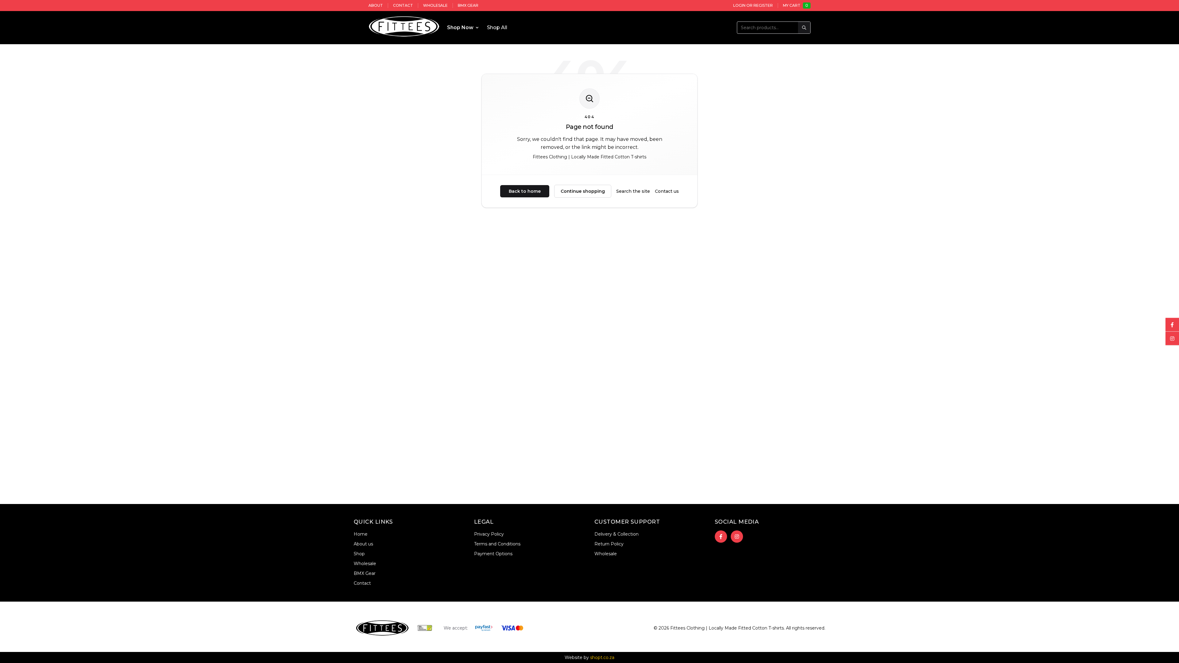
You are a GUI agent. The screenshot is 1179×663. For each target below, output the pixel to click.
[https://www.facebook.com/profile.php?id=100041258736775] (721, 536)
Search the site (633, 191)
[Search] (804, 27)
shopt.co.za (602, 657)
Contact (403, 5)
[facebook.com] (1172, 325)
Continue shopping (583, 191)
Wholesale (435, 5)
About (375, 5)
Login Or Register (753, 5)
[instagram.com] (1172, 338)
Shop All (497, 27)
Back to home (525, 191)
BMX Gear (468, 5)
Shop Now (460, 27)
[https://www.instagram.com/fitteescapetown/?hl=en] (737, 536)
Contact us (667, 191)
